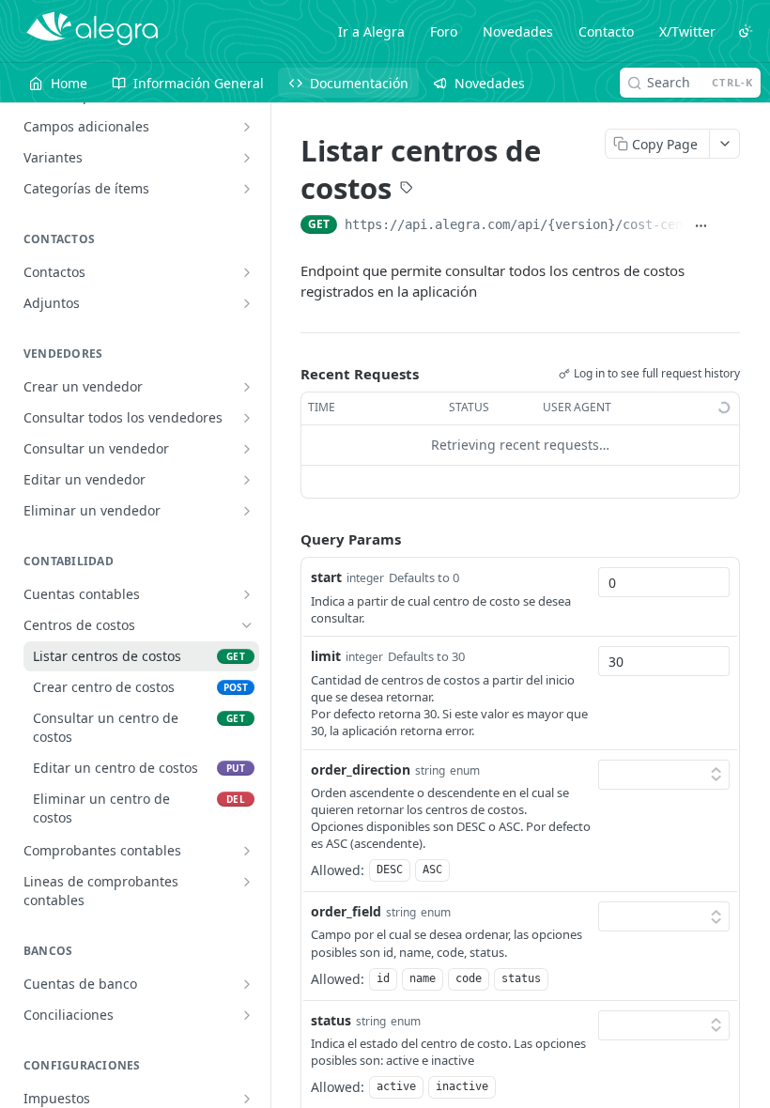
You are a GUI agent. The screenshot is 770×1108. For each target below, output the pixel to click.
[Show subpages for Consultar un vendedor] (246, 448)
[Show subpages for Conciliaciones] (246, 1015)
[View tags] (406, 189)
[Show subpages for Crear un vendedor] (246, 386)
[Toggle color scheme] (746, 31)
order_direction (360, 769)
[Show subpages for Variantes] (246, 157)
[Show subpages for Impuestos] (246, 1098)
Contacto (606, 31)
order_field (346, 911)
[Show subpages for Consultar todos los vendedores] (246, 417)
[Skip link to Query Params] (287, 539)
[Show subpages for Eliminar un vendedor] (246, 510)
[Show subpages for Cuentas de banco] (246, 984)
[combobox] (664, 582)
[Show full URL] (701, 226)
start (326, 577)
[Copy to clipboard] (729, 226)
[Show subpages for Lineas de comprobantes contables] (246, 881)
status (331, 1020)
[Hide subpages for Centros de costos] (246, 625)
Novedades (518, 31)
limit (326, 656)
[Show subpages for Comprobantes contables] (246, 850)
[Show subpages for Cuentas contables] (246, 594)
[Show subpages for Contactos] (246, 272)
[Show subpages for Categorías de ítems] (246, 188)
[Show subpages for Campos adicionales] (246, 126)
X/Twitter (687, 31)
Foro (443, 31)
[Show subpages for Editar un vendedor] (246, 479)
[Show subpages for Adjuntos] (246, 303)
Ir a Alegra (371, 31)
